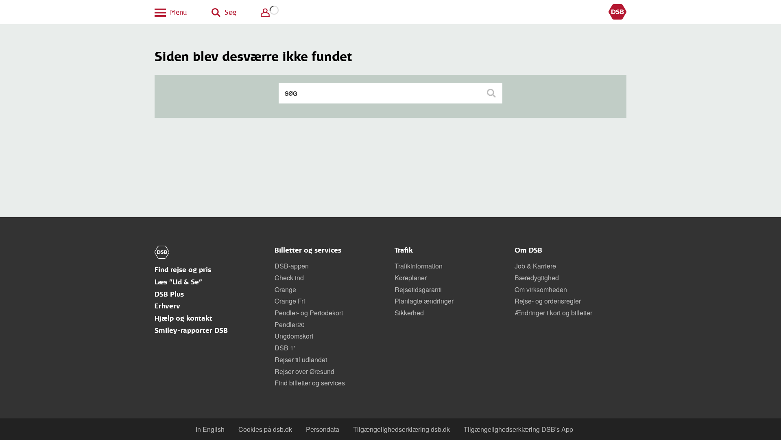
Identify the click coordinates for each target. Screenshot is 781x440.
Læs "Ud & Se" (178, 282)
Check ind (289, 277)
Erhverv (167, 306)
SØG (291, 93)
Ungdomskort (294, 336)
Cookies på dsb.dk (265, 429)
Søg (492, 93)
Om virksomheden (541, 289)
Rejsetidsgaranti (418, 289)
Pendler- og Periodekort (309, 312)
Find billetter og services (310, 382)
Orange (285, 289)
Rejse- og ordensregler (548, 301)
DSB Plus (169, 294)
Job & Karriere (535, 266)
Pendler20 (290, 324)
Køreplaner (411, 277)
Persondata (322, 429)
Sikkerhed (409, 312)
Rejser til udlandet (301, 359)
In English (210, 429)
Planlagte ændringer (424, 301)
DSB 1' (285, 347)
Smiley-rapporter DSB (191, 330)
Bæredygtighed (537, 277)
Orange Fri (290, 301)
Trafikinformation (419, 266)
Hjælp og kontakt (183, 318)
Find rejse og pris (183, 270)
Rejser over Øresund (304, 371)
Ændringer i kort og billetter (553, 312)
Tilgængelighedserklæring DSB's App (518, 429)
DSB (617, 12)
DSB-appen (292, 266)
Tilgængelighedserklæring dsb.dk (401, 429)
